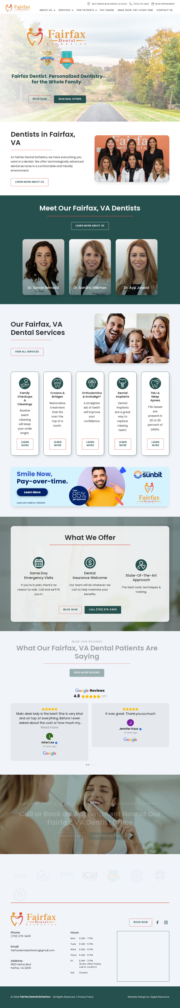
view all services (27, 352)
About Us (46, 10)
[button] (46, 10)
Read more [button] (130, 727)
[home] (18, 8)
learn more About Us (29, 182)
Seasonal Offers (70, 99)
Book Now (40, 99)
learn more (25, 444)
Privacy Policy (85, 997)
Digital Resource (159, 997)
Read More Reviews (87, 673)
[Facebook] (157, 922)
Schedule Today (70, 836)
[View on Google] (49, 722)
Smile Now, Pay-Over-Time (135, 10)
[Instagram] (166, 922)
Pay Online (107, 10)
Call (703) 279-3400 (103, 610)
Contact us (164, 10)
